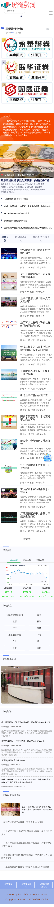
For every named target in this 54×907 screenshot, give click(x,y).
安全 (15, 641)
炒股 (15, 647)
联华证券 (8, 883)
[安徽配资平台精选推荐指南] (27, 160)
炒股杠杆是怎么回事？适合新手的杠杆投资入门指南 (35, 348)
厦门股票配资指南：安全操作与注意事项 (35, 275)
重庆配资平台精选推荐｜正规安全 (35, 490)
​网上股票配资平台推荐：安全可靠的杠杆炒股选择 (26, 866)
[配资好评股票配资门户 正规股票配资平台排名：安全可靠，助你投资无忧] (10, 809)
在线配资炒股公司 (44, 885)
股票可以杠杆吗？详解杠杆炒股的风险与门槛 (35, 324)
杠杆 (15, 627)
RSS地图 (34, 894)
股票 (15, 621)
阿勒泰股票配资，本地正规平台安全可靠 (35, 417)
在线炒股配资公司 (14, 614)
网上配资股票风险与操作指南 (16, 213)
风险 (39, 647)
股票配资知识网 (33, 899)
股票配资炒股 (14, 634)
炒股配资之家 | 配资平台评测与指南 (35, 251)
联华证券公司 (26, 885)
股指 (39, 614)
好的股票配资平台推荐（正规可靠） (35, 466)
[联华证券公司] (18, 4)
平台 (39, 634)
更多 (48, 28)
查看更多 (27, 538)
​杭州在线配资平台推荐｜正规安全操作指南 (23, 822)
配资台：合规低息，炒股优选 (35, 442)
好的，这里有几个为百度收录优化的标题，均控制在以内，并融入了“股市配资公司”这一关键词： (26, 781)
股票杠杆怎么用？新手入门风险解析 (35, 299)
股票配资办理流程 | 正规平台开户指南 (35, 372)
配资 (39, 621)
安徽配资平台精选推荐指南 (19, 174)
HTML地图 (42, 894)
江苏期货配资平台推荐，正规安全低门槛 (35, 514)
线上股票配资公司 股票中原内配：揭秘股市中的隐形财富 (25, 722)
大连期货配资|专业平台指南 (16, 199)
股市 (39, 641)
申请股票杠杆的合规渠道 (34, 395)
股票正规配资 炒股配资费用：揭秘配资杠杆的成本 (23, 741)
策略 (39, 627)
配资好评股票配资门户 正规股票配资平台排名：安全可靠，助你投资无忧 (37, 809)
